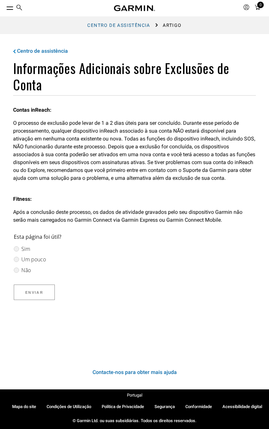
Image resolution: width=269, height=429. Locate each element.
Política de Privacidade (123, 406)
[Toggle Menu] (4, 6)
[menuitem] (19, 8)
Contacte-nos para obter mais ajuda (135, 372)
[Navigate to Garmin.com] (134, 8)
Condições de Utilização (69, 406)
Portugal (134, 395)
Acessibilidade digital (242, 406)
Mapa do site (24, 406)
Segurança (165, 406)
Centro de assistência (118, 25)
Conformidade (198, 406)
